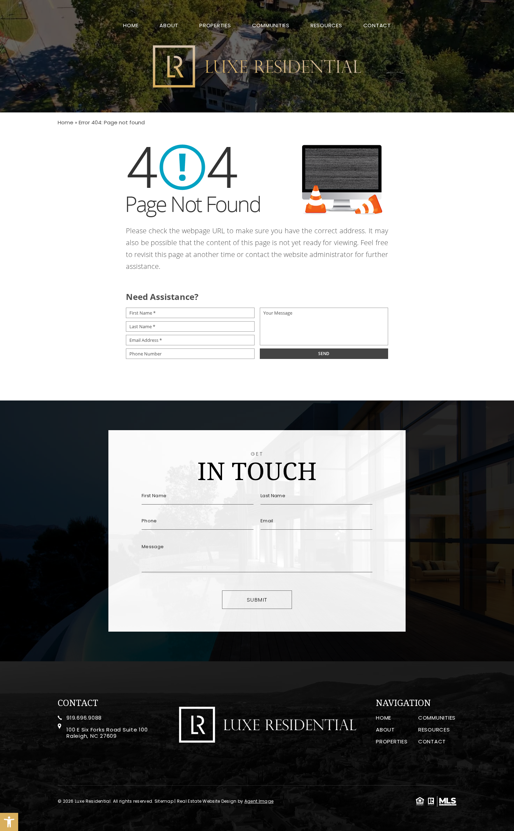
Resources (326, 26)
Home (130, 26)
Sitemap (164, 801)
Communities (271, 26)
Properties (215, 26)
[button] (9, 822)
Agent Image (258, 801)
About (168, 26)
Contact (377, 26)
